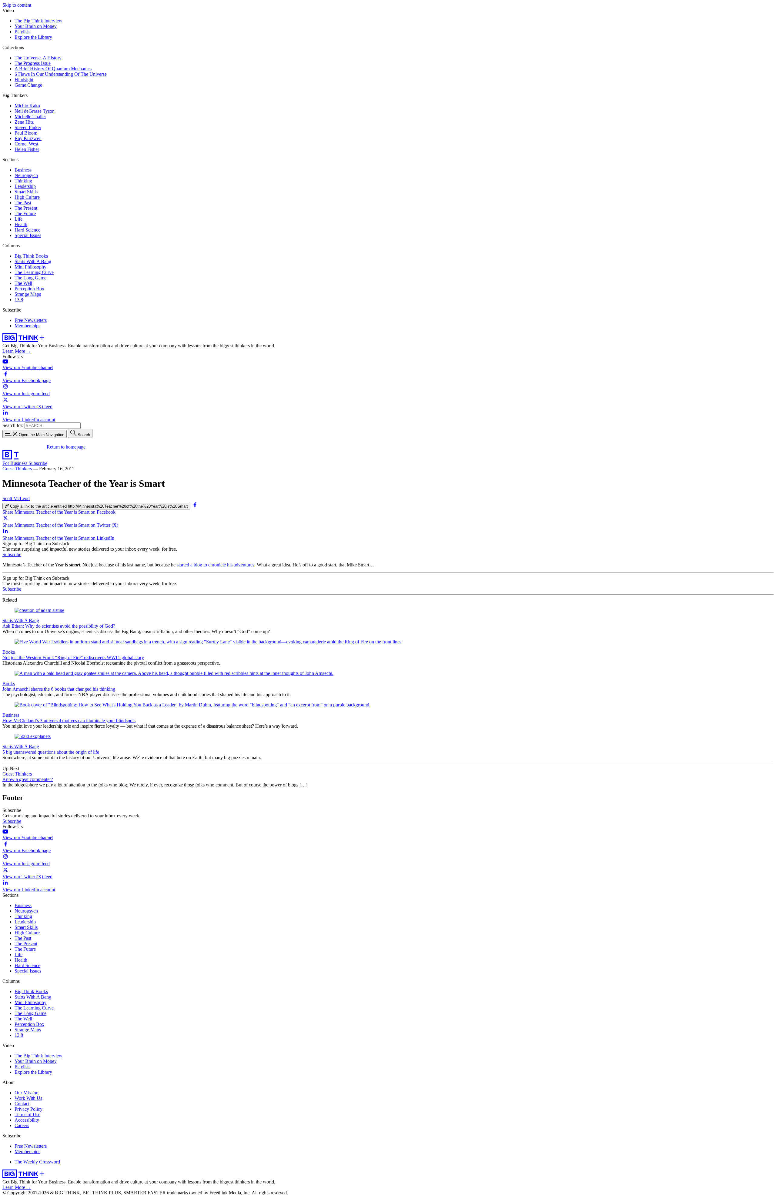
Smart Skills (26, 191)
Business (23, 169)
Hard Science (27, 229)
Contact (22, 1103)
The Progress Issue (33, 63)
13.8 (19, 299)
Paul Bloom (26, 132)
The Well (23, 283)
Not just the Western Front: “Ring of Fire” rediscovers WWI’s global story (73, 657)
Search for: (12, 425)
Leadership (25, 186)
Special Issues (28, 235)
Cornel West (26, 143)
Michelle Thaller (30, 116)
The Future (25, 213)
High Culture (27, 197)
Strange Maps (28, 294)
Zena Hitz (24, 122)
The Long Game (30, 277)
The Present (26, 208)
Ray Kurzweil (28, 138)
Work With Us (28, 1098)
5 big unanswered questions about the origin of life (50, 752)
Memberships (27, 325)
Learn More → (16, 351)
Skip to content (16, 5)
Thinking (23, 180)
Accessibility (27, 1120)
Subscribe (37, 463)
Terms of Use (27, 1114)
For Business (15, 463)
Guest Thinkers (17, 468)
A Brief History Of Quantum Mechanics (53, 68)
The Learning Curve (34, 272)
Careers (22, 1125)
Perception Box (29, 288)
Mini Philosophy (30, 266)
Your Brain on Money (36, 26)
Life (18, 219)
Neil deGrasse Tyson (35, 111)
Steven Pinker (28, 127)
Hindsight (24, 79)
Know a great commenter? (27, 779)
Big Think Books (31, 256)
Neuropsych (26, 175)
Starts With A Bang (33, 261)
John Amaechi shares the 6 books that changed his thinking (58, 689)
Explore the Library (33, 37)
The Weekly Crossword (37, 1161)
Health (21, 224)
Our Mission (26, 1092)
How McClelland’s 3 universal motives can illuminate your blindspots (68, 720)
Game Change (28, 85)
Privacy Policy (28, 1109)
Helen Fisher (27, 149)
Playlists (22, 31)
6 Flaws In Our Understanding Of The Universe (61, 74)
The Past (23, 202)
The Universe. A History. (38, 57)
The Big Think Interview (38, 20)
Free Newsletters (31, 320)
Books (8, 652)
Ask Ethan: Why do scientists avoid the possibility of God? (58, 626)
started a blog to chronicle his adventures (215, 564)
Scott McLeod (16, 498)
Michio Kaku (27, 105)
